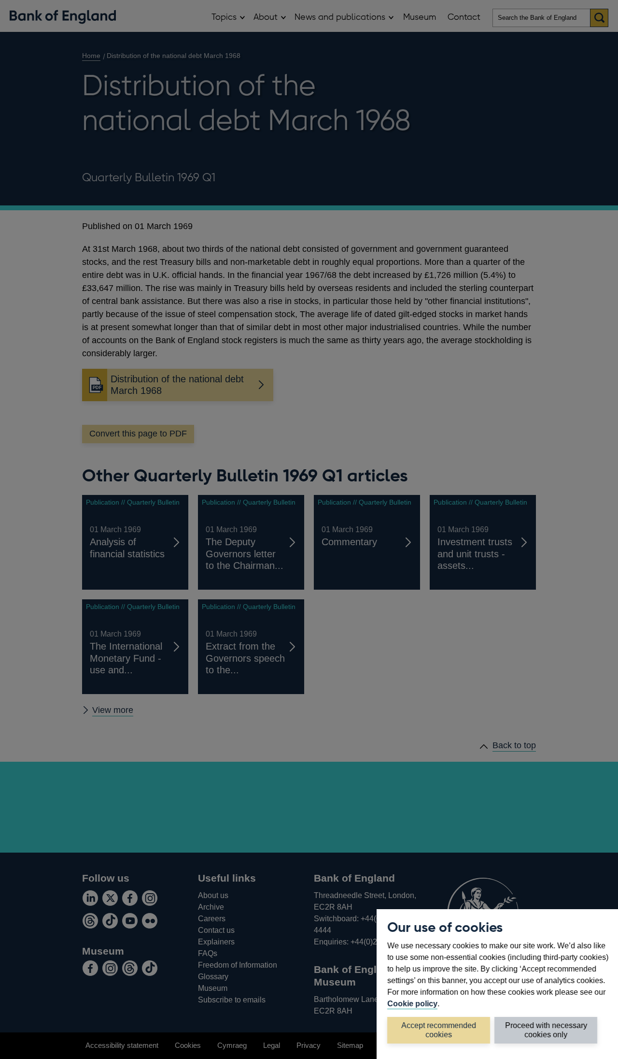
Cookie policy (412, 1003)
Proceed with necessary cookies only (546, 1030)
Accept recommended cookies (438, 1030)
